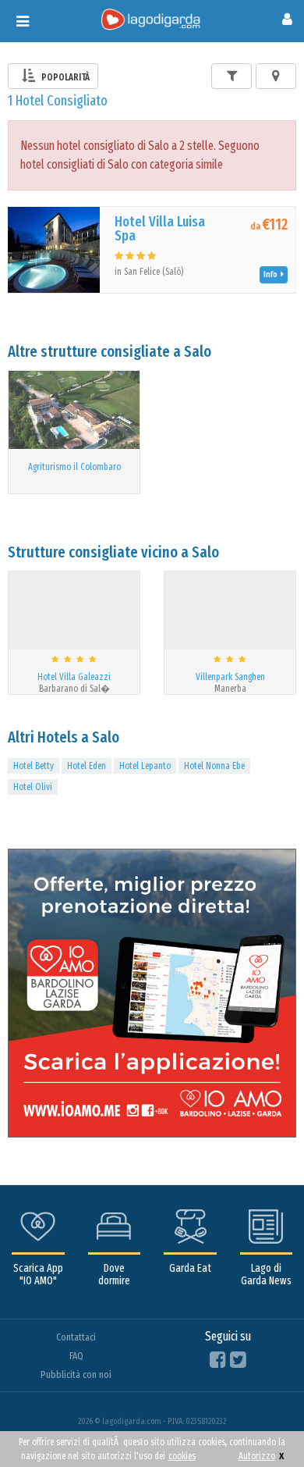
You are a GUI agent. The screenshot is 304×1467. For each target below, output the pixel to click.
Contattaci (76, 1337)
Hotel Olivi (32, 787)
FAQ (76, 1356)
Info (272, 274)
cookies (182, 1456)
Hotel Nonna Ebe (214, 765)
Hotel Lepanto (145, 765)
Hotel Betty (33, 765)
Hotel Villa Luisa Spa (160, 228)
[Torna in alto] (260, 1423)
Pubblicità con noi (76, 1374)
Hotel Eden (86, 765)
